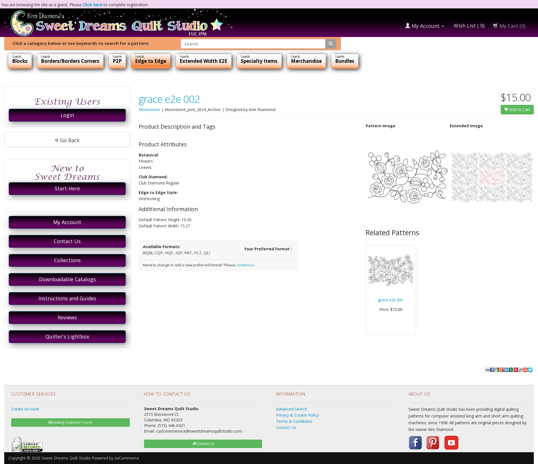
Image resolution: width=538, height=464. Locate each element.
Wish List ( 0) (468, 25)
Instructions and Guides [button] (67, 298)
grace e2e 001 (391, 300)
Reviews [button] (67, 317)
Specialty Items (259, 61)
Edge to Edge (150, 61)
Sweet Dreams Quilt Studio (66, 458)
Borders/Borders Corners (70, 61)
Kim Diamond (262, 109)
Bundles (344, 61)
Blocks (19, 61)
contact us (245, 265)
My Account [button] (67, 222)
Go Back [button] (67, 139)
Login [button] (67, 115)
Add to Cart (519, 109)
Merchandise (306, 61)
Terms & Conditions (294, 421)
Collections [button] (67, 260)
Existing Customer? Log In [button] (72, 422)
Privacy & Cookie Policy (297, 415)
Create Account (25, 409)
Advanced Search (291, 409)
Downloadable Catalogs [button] (67, 279)
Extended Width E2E (203, 61)
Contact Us (286, 427)
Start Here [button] (67, 188)
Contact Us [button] (67, 241)
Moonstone (149, 109)
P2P (117, 61)
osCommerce (126, 458)
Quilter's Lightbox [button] (67, 336)
